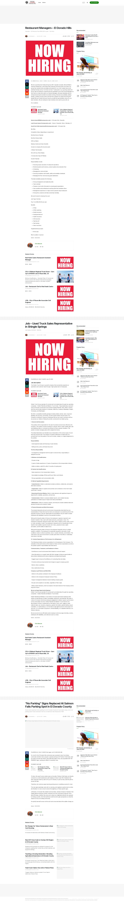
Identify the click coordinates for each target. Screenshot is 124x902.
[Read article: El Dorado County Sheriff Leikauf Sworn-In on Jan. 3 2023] (80, 37)
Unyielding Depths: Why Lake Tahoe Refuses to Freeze (91, 339)
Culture (44, 2)
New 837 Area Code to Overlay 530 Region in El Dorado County (66, 768)
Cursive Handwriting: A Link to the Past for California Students (92, 332)
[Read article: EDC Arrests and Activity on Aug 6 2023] (80, 712)
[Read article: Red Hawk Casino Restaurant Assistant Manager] (34, 111)
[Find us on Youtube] (66, 890)
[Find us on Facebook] (57, 890)
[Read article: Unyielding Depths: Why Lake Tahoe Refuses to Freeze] (80, 340)
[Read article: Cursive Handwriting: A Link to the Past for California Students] (80, 332)
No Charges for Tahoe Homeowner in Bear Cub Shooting (44, 768)
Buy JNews (75, 898)
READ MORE (37, 237)
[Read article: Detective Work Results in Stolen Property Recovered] (80, 719)
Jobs (45, 36)
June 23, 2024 (35, 857)
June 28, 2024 (41, 771)
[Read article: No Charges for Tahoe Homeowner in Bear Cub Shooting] (34, 768)
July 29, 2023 (35, 288)
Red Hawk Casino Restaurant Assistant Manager (43, 111)
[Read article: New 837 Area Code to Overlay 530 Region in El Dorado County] (56, 768)
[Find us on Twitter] (60, 890)
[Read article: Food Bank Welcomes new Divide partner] (80, 44)
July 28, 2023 (39, 36)
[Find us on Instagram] (63, 890)
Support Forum (81, 898)
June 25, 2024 (63, 771)
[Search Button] (87, 2)
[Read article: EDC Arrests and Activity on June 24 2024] (88, 63)
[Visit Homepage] (30, 2)
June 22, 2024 (35, 869)
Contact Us (96, 898)
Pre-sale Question (89, 898)
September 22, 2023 (90, 720)
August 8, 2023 (89, 713)
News (45, 716)
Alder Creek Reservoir (85, 85)
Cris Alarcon (31, 36)
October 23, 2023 (89, 342)
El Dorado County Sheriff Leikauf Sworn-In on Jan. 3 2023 (91, 36)
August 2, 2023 (64, 115)
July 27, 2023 (88, 45)
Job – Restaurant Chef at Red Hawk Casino (39, 286)
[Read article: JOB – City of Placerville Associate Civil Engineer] (65, 305)
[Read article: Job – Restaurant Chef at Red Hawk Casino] (65, 292)
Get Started (94, 2)
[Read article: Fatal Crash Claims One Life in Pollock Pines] (65, 873)
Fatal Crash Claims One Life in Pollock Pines (39, 868)
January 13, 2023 (89, 39)
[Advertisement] (62, 15)
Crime (39, 2)
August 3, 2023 (36, 261)
